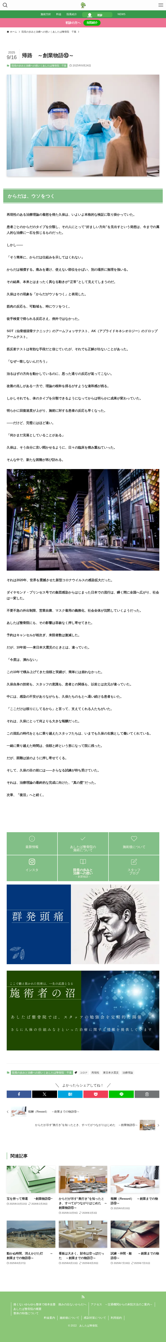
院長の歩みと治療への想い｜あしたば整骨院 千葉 (39, 65)
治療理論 (128, 1072)
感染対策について (95, 1317)
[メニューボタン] (161, 5)
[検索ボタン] (5, 5)
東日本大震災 (111, 1072)
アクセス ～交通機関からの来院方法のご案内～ (122, 1304)
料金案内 (49, 1317)
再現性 (95, 1072)
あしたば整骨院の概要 (27, 1309)
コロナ (84, 1072)
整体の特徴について (26, 1313)
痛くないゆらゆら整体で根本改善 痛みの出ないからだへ (49, 1304)
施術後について (69, 1317)
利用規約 (116, 1317)
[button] (19, 1094)
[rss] (83, 1297)
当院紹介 (92, 22)
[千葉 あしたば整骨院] (83, 5)
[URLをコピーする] (147, 1094)
